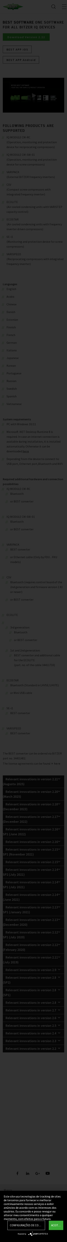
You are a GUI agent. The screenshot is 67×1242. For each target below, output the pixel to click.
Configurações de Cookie (27, 1225)
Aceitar (56, 1225)
